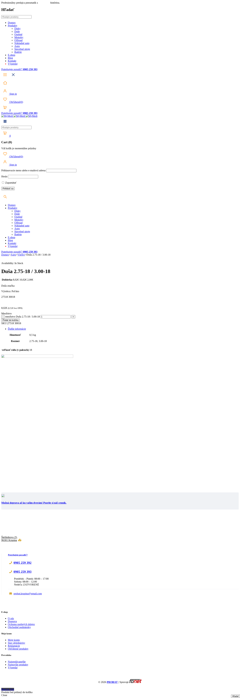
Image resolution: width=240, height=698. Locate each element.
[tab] (123, 328)
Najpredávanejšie (17, 661)
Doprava (12, 621)
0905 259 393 (23, 571)
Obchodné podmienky (19, 627)
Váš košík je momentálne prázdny (18, 148)
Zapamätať (10, 182)
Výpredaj (12, 667)
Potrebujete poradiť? (12, 69)
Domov (5, 254)
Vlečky (21, 254)
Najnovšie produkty (18, 664)
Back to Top (7, 689)
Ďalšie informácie (17, 328)
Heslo (4, 176)
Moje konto (14, 640)
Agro (13, 254)
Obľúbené (16, 102)
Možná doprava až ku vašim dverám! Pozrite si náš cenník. (33, 502)
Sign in (13, 93)
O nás (11, 618)
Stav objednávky (16, 642)
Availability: (7, 263)
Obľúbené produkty (18, 648)
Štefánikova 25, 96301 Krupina (9, 539)
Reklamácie (14, 645)
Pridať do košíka (10, 320)
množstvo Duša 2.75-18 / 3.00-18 (22, 316)
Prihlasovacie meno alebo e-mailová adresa (23, 170)
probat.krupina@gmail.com (28, 593)
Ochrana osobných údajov (21, 624)
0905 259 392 (23, 562)
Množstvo (6, 313)
